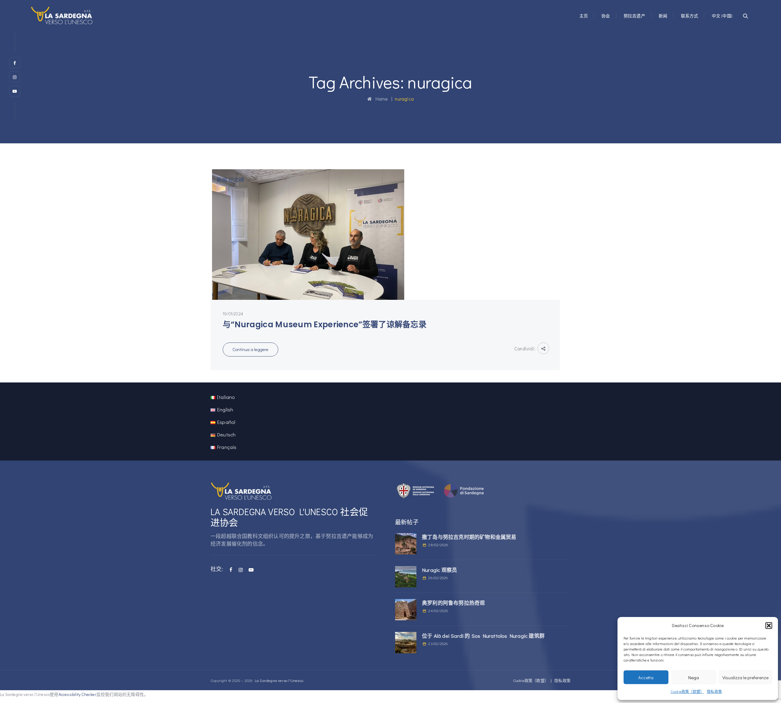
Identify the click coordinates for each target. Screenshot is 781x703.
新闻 (663, 16)
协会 (605, 16)
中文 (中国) (722, 16)
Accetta (645, 677)
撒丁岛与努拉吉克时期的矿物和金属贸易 (469, 536)
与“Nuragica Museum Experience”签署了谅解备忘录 (324, 324)
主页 (583, 16)
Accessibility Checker (77, 694)
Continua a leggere (250, 349)
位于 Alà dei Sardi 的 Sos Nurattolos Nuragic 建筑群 (483, 635)
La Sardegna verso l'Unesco (279, 680)
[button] (769, 625)
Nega (693, 677)
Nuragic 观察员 (439, 569)
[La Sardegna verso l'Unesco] (62, 15)
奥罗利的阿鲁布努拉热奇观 (453, 602)
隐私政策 (714, 691)
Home (380, 98)
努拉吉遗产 (634, 16)
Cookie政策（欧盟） (687, 691)
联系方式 (689, 16)
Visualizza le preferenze (745, 677)
